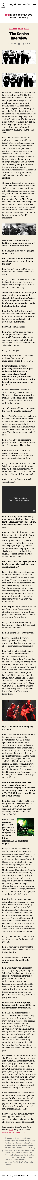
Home (20, 28)
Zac (14, 44)
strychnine (20, 1150)
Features (13, 28)
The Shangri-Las (25, 1157)
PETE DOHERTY (28, 1148)
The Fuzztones (17, 1155)
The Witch (16, 1162)
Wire (23, 1162)
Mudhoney (31, 1145)
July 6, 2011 (25, 44)
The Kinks (15, 1157)
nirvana (8, 1148)
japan (13, 1141)
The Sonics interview (19, 35)
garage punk (11, 1138)
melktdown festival (21, 1143)
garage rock (21, 1138)
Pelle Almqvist (17, 1148)
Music (26, 28)
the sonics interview (18, 1160)
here (11, 1130)
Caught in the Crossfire (19, 4)
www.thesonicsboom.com (13, 1132)
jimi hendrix (20, 1141)
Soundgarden (10, 1150)
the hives (27, 1155)
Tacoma (28, 1150)
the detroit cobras (21, 1152)
